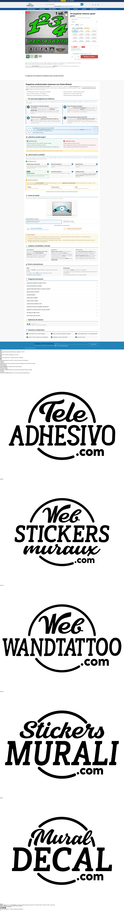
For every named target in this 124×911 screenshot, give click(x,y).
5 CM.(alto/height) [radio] (75, 30)
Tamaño (80, 28)
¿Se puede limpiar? (31, 294)
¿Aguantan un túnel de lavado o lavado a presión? (38, 309)
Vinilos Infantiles (52, 9)
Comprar (2, 362)
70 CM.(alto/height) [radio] (94, 41)
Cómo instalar (32, 363)
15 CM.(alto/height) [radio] (75, 34)
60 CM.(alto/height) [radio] (81, 41)
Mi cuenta (18, 372)
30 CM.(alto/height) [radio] (94, 34)
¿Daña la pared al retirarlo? (33, 291)
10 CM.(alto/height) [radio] (87, 31)
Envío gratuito (75, 53)
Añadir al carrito (89, 56)
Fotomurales (42, 9)
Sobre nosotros (3, 365)
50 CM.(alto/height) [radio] (94, 38)
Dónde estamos (18, 366)
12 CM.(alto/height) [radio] (94, 31)
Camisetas (84, 9)
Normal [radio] (77, 24)
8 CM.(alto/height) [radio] (81, 31)
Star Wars (66, 6)
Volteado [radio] (81, 24)
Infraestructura (12, 366)
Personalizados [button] (93, 9)
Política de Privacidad (64, 345)
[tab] (28, 56)
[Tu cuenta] (95, 5)
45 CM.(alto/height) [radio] (87, 38)
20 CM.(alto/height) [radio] (81, 34)
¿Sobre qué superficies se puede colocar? (36, 283)
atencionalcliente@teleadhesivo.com (7, 372)
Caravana (71, 6)
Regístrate (93, 344)
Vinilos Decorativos (31, 9)
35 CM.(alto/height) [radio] (75, 38)
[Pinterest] (4, 908)
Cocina (63, 6)
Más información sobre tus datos (30, 348)
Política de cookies (28, 369)
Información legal (4, 368)
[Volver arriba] (0, 910)
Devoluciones (17, 363)
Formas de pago (10, 363)
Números (79, 11)
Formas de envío (3, 363)
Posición (72, 24)
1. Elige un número (74, 19)
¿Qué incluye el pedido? (32, 297)
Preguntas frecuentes (24, 363)
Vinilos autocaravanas (65, 9)
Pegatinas (75, 9)
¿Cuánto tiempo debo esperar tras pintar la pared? (38, 288)
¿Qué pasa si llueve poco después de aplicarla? (38, 306)
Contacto (2, 371)
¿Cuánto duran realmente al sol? (34, 303)
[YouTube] (5, 908)
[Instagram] (1, 908)
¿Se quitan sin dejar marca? (33, 312)
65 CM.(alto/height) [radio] (87, 41)
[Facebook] (2, 908)
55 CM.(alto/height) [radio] (75, 41)
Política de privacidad (14, 369)
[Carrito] (98, 5)
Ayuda (21, 372)
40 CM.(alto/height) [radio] (81, 38)
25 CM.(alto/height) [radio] (87, 34)
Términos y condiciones (5, 369)
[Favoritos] (93, 5)
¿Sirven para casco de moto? (33, 315)
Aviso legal (22, 369)
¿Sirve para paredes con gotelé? (34, 285)
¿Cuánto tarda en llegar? (32, 300)
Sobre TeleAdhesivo (4, 366)
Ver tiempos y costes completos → (34, 274)
